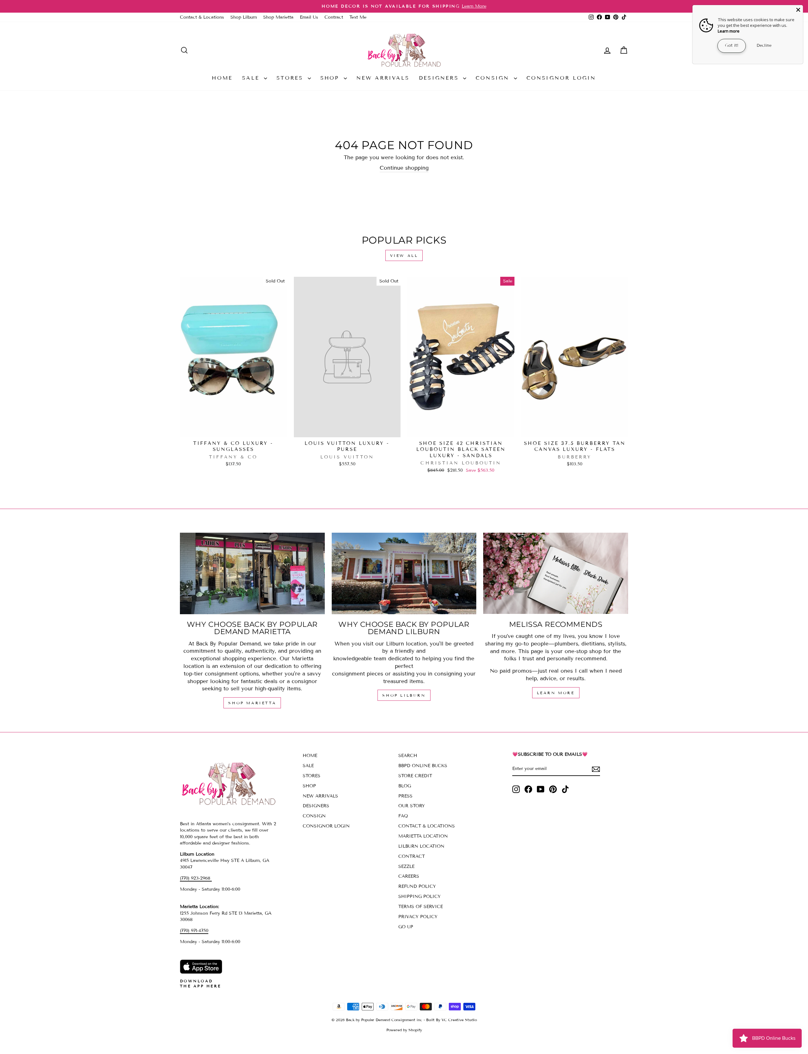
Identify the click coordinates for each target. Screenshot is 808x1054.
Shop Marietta (278, 17)
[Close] (798, 10)
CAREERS (408, 876)
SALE (252, 78)
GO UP (405, 927)
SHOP (331, 78)
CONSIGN (494, 78)
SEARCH (407, 755)
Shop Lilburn (243, 17)
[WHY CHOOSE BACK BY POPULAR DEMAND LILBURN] (404, 573)
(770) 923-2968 (196, 878)
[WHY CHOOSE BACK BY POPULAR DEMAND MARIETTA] (252, 573)
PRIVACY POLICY (417, 916)
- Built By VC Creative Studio (450, 1019)
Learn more (729, 31)
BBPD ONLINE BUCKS (422, 765)
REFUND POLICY (417, 886)
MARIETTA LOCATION (423, 836)
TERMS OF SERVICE (420, 906)
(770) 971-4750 (194, 930)
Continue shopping (404, 168)
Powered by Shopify (404, 1029)
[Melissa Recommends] (555, 573)
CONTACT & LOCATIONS (426, 826)
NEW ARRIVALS (382, 78)
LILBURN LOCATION (421, 846)
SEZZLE (406, 866)
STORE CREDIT (415, 775)
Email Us (309, 17)
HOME (222, 78)
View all (404, 255)
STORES (291, 78)
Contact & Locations (202, 17)
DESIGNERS (440, 78)
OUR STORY (411, 806)
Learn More (556, 692)
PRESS (405, 796)
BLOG (404, 786)
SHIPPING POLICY (419, 896)
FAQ (403, 816)
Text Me (357, 17)
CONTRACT (411, 856)
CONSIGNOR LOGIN (561, 78)
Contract (333, 17)
